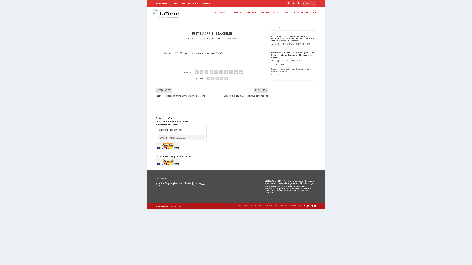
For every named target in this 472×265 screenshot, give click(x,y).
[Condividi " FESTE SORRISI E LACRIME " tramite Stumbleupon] (231, 72)
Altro (285, 13)
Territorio (250, 13)
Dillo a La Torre (301, 13)
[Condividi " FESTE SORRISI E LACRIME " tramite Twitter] (201, 72)
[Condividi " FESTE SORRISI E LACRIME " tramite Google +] (206, 72)
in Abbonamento (209, 38)
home (213, 13)
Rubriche (222, 38)
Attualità (264, 13)
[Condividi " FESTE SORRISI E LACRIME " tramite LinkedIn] (221, 72)
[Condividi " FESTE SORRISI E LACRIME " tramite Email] (236, 72)
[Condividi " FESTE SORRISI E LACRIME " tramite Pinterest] (216, 72)
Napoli (176, 3)
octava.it (164, 206)
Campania (186, 3)
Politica (224, 13)
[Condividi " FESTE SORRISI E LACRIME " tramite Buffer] (226, 72)
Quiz (315, 13)
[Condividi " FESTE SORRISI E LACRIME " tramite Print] (240, 72)
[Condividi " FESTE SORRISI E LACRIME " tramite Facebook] (196, 72)
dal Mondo (205, 3)
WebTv (276, 13)
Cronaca (238, 13)
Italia (195, 3)
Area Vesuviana (162, 3)
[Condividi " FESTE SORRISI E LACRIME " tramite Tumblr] (211, 72)
